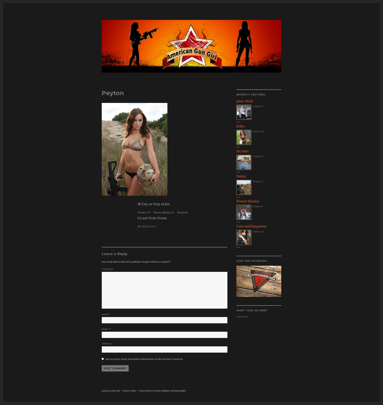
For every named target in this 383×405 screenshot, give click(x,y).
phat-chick (244, 101)
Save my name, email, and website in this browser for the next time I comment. (144, 359)
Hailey (241, 176)
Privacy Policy (129, 391)
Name (106, 314)
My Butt (242, 151)
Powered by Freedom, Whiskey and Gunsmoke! (162, 391)
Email (106, 329)
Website (107, 343)
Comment (107, 269)
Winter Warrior (247, 201)
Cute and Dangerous (251, 226)
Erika (240, 126)
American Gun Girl (111, 391)
